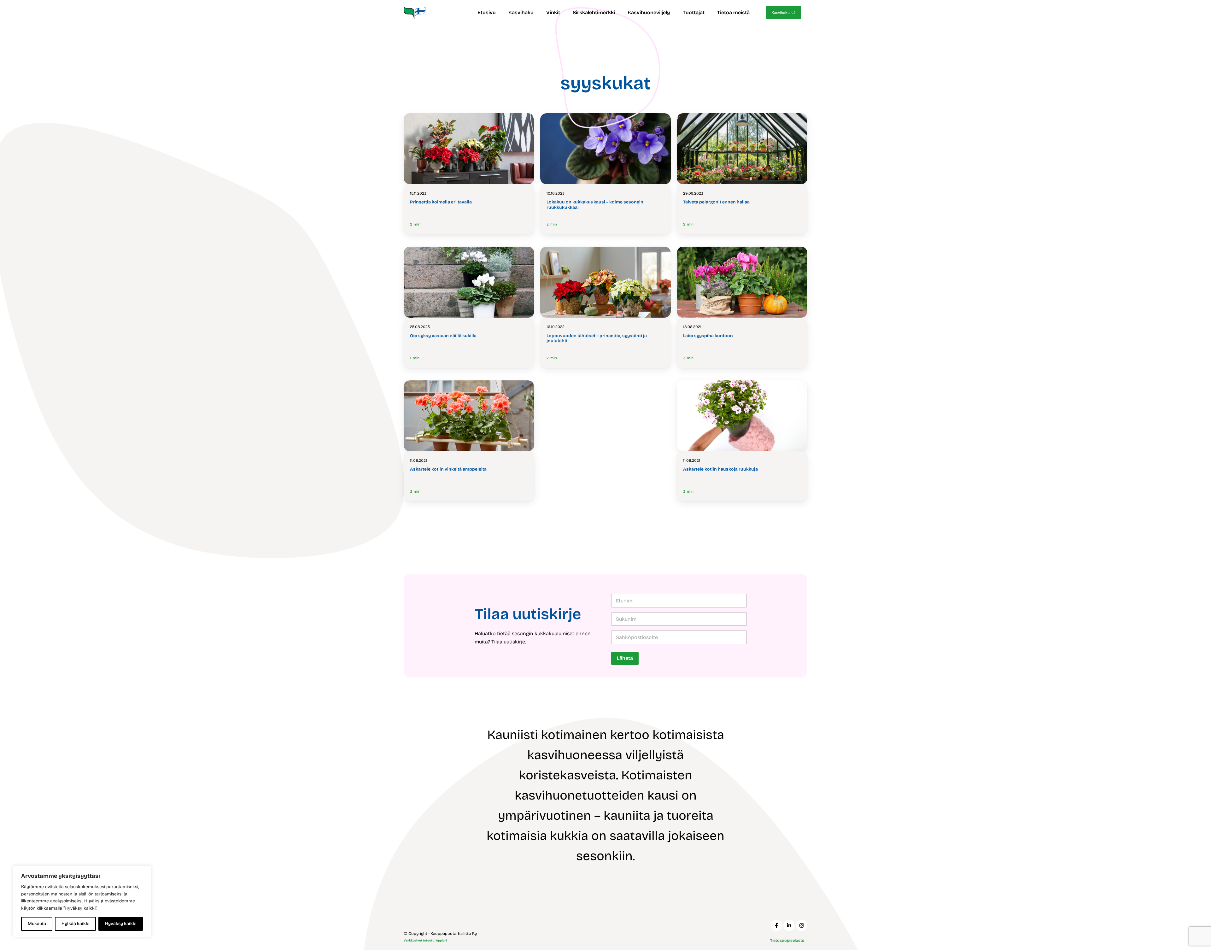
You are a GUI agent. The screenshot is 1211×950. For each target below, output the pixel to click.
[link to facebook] (776, 925)
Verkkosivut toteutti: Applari (425, 940)
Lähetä (625, 658)
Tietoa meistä (733, 12)
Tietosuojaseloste (787, 940)
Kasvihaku (521, 12)
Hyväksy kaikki (121, 923)
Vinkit (553, 12)
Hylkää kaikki (75, 923)
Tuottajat (694, 12)
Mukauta (37, 923)
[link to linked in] (789, 925)
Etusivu (486, 12)
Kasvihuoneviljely (649, 12)
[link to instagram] (801, 925)
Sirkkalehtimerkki (594, 12)
